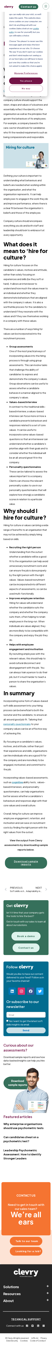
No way (26, 88)
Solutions (11, 1287)
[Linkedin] (12, 991)
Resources (12, 1293)
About (8, 1300)
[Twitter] (39, 991)
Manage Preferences (26, 73)
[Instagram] (21, 991)
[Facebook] (30, 991)
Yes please (26, 81)
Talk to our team (27, 1241)
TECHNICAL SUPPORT (26, 1319)
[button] (26, 1286)
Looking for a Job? (28, 1251)
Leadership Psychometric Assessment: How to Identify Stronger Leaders (22, 1154)
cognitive (17, 782)
